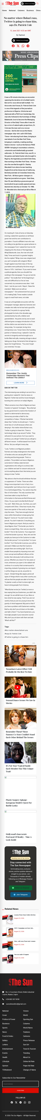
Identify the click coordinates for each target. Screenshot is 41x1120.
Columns (21, 10)
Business (30, 10)
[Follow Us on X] (16, 1102)
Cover (4, 1015)
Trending (26, 1053)
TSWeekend (7, 1070)
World (25, 1015)
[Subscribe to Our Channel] (20, 1102)
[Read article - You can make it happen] (7, 958)
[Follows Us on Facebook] (13, 46)
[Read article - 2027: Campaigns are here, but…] (7, 932)
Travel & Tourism (29, 1049)
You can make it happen (21, 954)
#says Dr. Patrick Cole (13, 634)
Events (5, 1053)
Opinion (5, 1066)
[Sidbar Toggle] (3, 3)
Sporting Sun (28, 1019)
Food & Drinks (7, 1036)
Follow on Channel (22, 888)
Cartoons (26, 1036)
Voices (26, 1011)
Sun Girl (26, 1045)
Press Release (29, 1040)
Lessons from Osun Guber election (25, 915)
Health (4, 1057)
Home (4, 10)
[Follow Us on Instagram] (29, 1102)
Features (26, 1032)
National (12, 10)
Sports (4, 1028)
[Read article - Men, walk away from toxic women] (7, 945)
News (4, 1032)
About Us (26, 1057)
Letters (5, 1045)
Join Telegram (22, 895)
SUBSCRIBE (20, 1090)
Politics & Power (8, 1019)
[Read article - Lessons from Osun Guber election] (7, 919)
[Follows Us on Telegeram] (28, 46)
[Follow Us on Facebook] (12, 1102)
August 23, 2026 (19, 918)
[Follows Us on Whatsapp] (23, 46)
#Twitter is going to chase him (16, 637)
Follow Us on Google (30, 3)
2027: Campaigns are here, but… (24, 928)
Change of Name (29, 1070)
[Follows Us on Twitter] (18, 46)
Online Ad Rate (28, 1061)
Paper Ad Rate (28, 1066)
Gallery (5, 1040)
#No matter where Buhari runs (16, 630)
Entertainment (7, 1049)
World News (28, 1028)
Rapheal (22, 35)
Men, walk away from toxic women (24, 941)
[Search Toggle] (37, 3)
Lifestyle (5, 1061)
